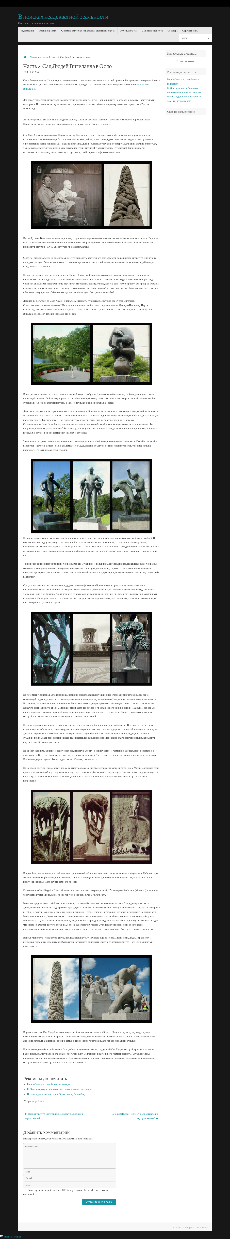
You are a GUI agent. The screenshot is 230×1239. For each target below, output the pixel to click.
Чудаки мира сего (39, 57)
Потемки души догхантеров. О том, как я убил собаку (56, 1094)
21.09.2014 (33, 72)
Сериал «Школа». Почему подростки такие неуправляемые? (135, 1116)
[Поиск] (209, 37)
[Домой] (24, 57)
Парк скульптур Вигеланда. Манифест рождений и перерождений (54, 1116)
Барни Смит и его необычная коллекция (48, 1084)
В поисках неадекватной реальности (63, 16)
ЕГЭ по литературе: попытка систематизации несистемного (59, 1089)
